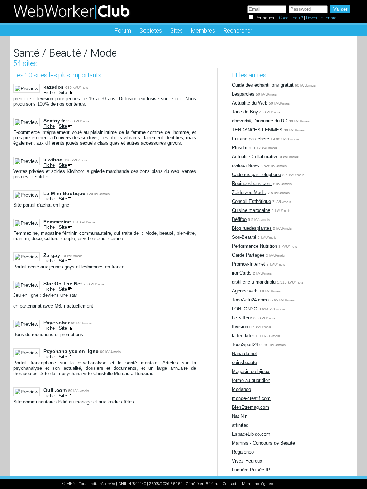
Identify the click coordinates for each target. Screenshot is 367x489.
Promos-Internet (248, 264)
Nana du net (244, 353)
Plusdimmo (243, 147)
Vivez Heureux (247, 461)
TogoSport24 (245, 344)
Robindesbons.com (252, 183)
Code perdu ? (291, 17)
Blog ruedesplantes (252, 228)
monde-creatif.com (251, 398)
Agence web (244, 291)
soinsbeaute (244, 362)
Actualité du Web (249, 103)
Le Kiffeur (242, 317)
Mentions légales (257, 483)
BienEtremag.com (250, 407)
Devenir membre (321, 17)
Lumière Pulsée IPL (252, 470)
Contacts (231, 483)
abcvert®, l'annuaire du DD (259, 121)
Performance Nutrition (254, 246)
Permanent (266, 17)
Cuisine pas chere (250, 138)
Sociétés (150, 30)
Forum (123, 30)
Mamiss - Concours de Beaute (263, 443)
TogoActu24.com (249, 299)
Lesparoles (243, 94)
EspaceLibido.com (251, 434)
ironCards (242, 273)
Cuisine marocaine (251, 210)
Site (63, 92)
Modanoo (241, 389)
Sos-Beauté (244, 237)
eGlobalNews (245, 165)
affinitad (240, 425)
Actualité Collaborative (255, 156)
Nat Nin (239, 416)
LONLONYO (244, 308)
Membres (203, 30)
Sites (176, 30)
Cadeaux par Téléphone (256, 174)
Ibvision (240, 326)
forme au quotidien (251, 380)
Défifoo (239, 219)
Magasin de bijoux (251, 371)
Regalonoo (243, 452)
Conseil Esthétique (251, 201)
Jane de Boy (245, 112)
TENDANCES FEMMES (257, 129)
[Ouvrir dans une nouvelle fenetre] (70, 92)
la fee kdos (243, 335)
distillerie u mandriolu (254, 282)
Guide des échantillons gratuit (263, 85)
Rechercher (237, 30)
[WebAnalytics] (290, 483)
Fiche (49, 92)
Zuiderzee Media (249, 192)
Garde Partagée (248, 255)
